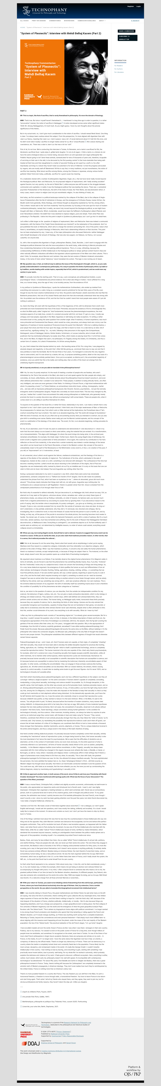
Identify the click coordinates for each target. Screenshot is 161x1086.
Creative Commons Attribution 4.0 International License (61, 1051)
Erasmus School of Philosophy (52, 1043)
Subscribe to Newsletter (124, 37)
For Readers (118, 65)
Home (22, 27)
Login (138, 6)
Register (130, 6)
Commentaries (55, 21)
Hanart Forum (71, 1043)
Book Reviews (69, 21)
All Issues (24, 21)
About (101, 21)
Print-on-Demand (39, 21)
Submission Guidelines (87, 21)
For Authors (118, 69)
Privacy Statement (63, 1032)
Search (136, 21)
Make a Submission (126, 31)
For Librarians (119, 72)
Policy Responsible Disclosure (73, 1036)
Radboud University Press (60, 1034)
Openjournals (56, 1036)
